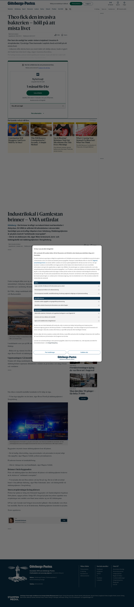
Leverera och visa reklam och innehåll (45, 317)
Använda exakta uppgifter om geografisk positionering (50, 301)
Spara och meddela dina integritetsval (45, 321)
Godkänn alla (84, 352)
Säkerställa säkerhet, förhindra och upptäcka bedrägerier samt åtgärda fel (55, 313)
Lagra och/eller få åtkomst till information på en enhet (50, 286)
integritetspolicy (52, 343)
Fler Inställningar (50, 352)
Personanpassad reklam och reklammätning (47, 289)
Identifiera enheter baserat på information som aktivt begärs (51, 305)
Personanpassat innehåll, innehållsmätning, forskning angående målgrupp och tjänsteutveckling (61, 293)
